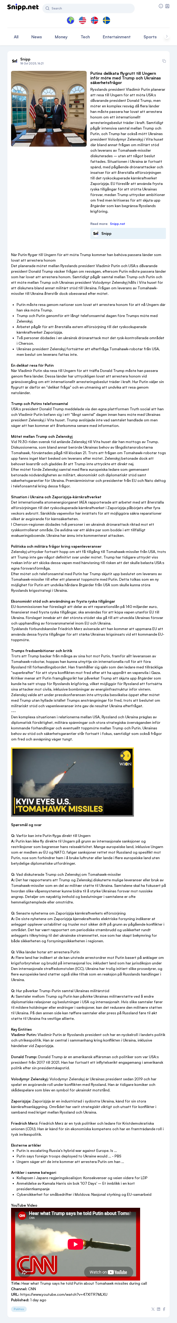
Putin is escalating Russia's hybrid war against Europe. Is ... (67, 1150)
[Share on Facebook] (164, 1309)
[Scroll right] (167, 36)
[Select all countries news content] (70, 20)
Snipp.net (117, 224)
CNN (32, 1289)
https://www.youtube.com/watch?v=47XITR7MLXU (63, 1294)
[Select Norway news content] (94, 20)
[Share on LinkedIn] (158, 1309)
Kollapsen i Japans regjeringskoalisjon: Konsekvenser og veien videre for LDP (82, 1177)
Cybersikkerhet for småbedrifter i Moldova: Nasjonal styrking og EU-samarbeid (84, 1194)
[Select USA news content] (82, 20)
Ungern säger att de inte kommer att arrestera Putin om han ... (70, 1161)
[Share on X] (153, 1309)
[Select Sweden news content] (106, 20)
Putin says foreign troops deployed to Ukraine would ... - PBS (69, 1156)
